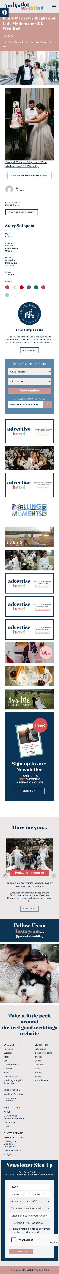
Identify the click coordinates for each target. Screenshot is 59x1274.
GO (47, 404)
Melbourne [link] (11, 263)
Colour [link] (38, 1061)
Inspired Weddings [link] (15, 42)
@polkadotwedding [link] (29, 936)
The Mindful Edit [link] (12, 1076)
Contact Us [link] (9, 1122)
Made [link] (7, 1057)
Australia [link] (10, 260)
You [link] (5, 46)
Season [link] (38, 1076)
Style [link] (37, 1068)
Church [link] (9, 245)
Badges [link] (8, 1154)
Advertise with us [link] (12, 1150)
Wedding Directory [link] (13, 1094)
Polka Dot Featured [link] (29, 872)
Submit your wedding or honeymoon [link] (10, 1144)
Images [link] (38, 1057)
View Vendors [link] (29, 390)
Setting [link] (38, 1072)
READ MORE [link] (29, 350)
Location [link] (39, 1064)
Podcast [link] (8, 1068)
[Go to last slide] (5, 876)
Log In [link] (7, 1126)
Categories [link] (40, 1049)
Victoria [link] (9, 265)
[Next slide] (53, 876)
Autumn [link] (9, 274)
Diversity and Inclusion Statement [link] (14, 1117)
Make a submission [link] (13, 1137)
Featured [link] (8, 1049)
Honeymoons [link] (11, 1064)
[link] (4, 12)
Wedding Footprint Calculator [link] (13, 1081)
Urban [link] (8, 251)
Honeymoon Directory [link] (10, 1099)
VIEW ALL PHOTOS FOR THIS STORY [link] (29, 175)
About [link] (7, 1112)
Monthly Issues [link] (42, 1080)
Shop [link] (6, 1072)
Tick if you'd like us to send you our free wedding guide (31, 1230)
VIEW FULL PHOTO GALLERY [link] (21, 212)
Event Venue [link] (11, 248)
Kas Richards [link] (12, 205)
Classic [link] (9, 236)
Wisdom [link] (8, 1053)
